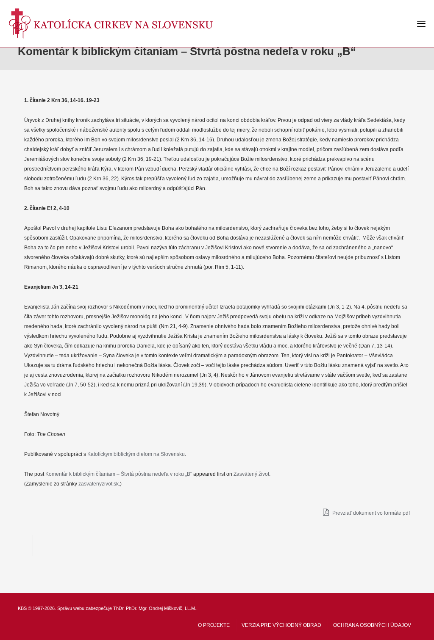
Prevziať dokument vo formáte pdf (370, 513)
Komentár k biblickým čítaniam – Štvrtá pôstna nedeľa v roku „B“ (118, 474)
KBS (22, 608)
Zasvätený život (251, 474)
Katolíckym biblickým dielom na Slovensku (136, 454)
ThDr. (119, 608)
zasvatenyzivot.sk (98, 484)
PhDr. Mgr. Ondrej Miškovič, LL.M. (161, 608)
